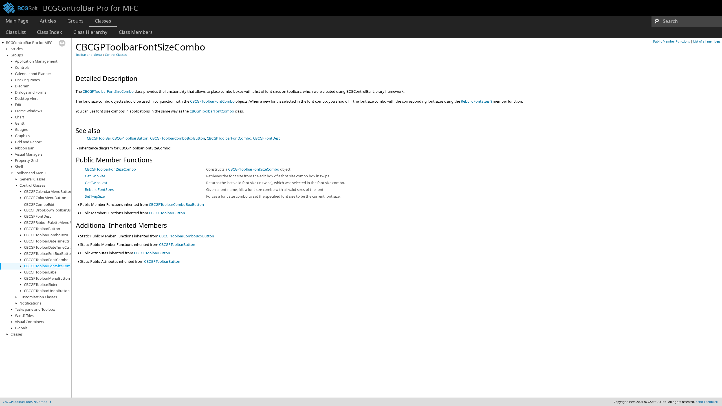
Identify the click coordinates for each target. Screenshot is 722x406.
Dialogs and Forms (30, 92)
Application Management (36, 61)
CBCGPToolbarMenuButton (47, 278)
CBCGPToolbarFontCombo (46, 259)
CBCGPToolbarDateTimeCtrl (47, 241)
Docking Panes (27, 79)
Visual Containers (29, 321)
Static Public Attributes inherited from (129, 261)
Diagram (22, 86)
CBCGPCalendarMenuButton (48, 191)
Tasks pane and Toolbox (35, 309)
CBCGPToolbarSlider (41, 284)
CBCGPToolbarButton (42, 228)
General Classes (32, 179)
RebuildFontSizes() (476, 101)
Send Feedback (707, 402)
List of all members (707, 41)
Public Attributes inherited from (124, 252)
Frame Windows (28, 110)
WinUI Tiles (24, 315)
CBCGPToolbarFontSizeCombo (49, 265)
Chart (19, 117)
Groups (16, 55)
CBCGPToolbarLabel (40, 272)
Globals (21, 327)
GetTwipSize (95, 175)
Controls (22, 67)
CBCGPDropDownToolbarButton (51, 210)
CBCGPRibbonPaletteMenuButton (52, 222)
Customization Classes (38, 296)
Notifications (30, 303)
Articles (16, 48)
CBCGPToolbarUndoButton (47, 290)
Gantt (20, 123)
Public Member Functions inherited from (141, 204)
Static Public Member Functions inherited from (146, 236)
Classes (16, 334)
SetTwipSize (95, 196)
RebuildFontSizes (99, 189)
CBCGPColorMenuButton (45, 197)
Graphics (22, 135)
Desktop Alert (26, 98)
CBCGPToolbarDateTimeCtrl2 (48, 247)
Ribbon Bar (24, 148)
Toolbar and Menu (30, 172)
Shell (19, 166)
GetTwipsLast (96, 182)
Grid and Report (28, 141)
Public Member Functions (671, 41)
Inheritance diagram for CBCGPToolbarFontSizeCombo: (124, 148)
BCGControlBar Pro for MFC (29, 42)
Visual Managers (29, 154)
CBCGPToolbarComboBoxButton (51, 234)
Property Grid (26, 160)
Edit (18, 104)
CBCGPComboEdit (39, 204)
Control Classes (32, 185)
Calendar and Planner (33, 73)
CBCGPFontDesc (37, 216)
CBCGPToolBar (99, 138)
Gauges (21, 129)
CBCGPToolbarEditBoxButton (48, 253)
